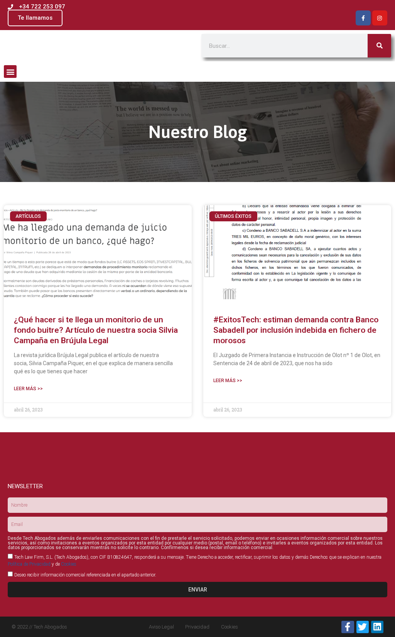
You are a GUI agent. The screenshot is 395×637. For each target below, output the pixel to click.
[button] (10, 71)
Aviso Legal (161, 627)
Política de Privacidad (29, 564)
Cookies (68, 564)
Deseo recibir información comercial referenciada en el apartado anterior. (85, 575)
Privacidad (197, 627)
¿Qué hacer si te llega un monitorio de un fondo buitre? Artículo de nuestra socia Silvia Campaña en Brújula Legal (96, 330)
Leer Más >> (28, 388)
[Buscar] (379, 45)
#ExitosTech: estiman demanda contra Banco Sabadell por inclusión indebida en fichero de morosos (295, 330)
